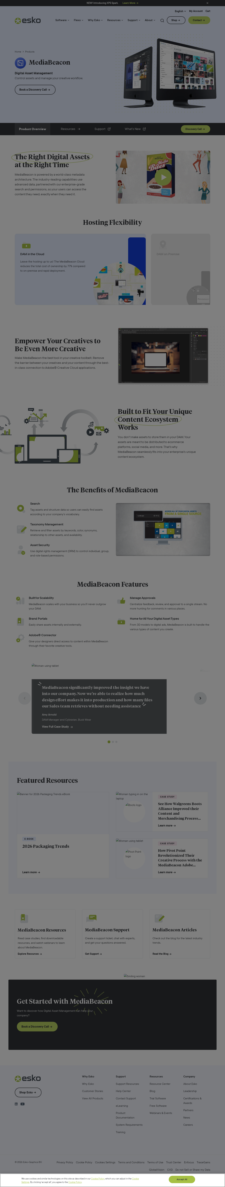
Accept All (182, 1179)
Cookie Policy (97, 1178)
